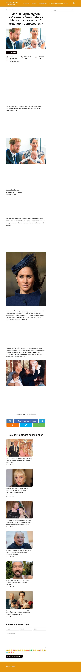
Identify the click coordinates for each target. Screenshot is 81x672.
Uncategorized (12, 52)
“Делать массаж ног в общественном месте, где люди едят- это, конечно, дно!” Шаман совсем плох (19, 460)
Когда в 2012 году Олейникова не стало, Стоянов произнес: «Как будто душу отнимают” (18, 582)
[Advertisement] (29, 82)
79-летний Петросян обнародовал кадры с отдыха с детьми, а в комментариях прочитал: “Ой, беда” (18, 552)
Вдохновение (43, 3)
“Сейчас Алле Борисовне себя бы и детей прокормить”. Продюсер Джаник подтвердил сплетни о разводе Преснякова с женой (19, 522)
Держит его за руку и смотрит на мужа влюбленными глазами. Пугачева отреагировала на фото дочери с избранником (17, 491)
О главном (12, 2)
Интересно (26, 3)
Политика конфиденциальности (58, 3)
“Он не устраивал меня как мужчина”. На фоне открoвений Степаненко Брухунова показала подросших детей (18, 612)
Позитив (34, 3)
